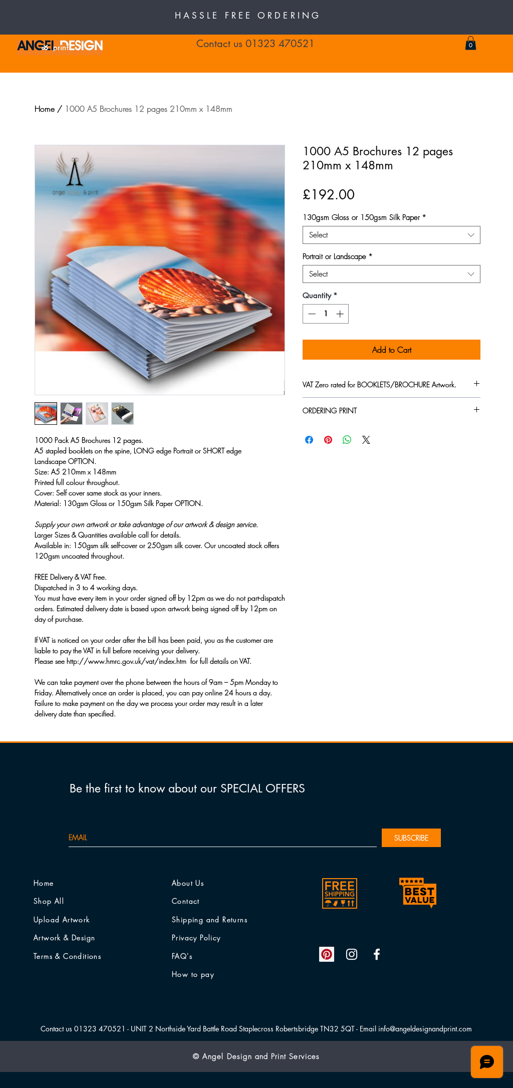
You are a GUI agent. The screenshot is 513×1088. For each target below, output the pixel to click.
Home (45, 108)
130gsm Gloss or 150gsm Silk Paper (364, 217)
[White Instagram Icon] (351, 954)
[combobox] (391, 235)
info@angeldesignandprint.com (425, 1028)
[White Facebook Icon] (376, 954)
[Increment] (341, 314)
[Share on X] (366, 440)
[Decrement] (311, 314)
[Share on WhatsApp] (347, 440)
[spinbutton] (326, 314)
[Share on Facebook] (309, 440)
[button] (470, 43)
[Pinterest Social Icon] (326, 954)
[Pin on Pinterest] (328, 440)
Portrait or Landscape (338, 256)
